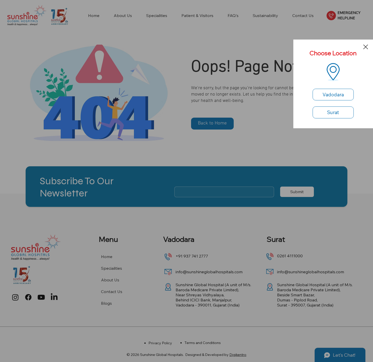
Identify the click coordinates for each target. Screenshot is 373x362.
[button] (365, 47)
